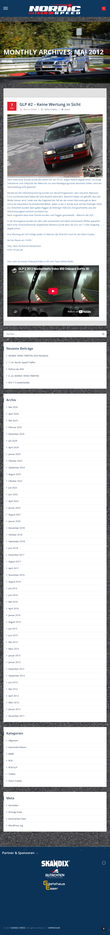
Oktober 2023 (15, 460)
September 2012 (16, 675)
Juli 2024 (12, 440)
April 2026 (13, 413)
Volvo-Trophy (51, 109)
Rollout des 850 (16, 369)
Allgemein (13, 740)
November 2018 (16, 527)
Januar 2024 (14, 454)
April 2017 (13, 568)
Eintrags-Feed (15, 812)
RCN (10, 760)
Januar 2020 (14, 521)
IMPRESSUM (54, 927)
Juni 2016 (13, 595)
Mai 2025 (13, 420)
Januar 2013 (14, 662)
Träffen (11, 774)
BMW (11, 753)
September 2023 (16, 467)
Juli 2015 (12, 628)
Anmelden (13, 805)
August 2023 (14, 474)
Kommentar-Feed (17, 818)
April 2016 (13, 608)
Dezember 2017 (16, 554)
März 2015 (13, 648)
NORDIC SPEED (18, 927)
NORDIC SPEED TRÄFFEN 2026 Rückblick (28, 355)
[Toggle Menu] (5, 8)
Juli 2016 (12, 588)
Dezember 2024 (16, 434)
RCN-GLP (12, 767)
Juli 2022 (12, 487)
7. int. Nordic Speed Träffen (21, 362)
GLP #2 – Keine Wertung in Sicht (50, 104)
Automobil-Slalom (17, 747)
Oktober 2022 (15, 480)
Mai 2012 (13, 689)
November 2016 (16, 574)
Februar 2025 (15, 427)
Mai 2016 (13, 601)
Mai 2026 (13, 407)
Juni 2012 (13, 682)
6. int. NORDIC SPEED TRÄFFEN (23, 375)
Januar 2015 (14, 655)
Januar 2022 (14, 507)
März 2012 (13, 702)
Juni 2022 (13, 494)
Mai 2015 (13, 642)
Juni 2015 (13, 635)
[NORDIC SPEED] (55, 8)
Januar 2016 (14, 615)
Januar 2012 (14, 709)
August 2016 (14, 581)
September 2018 (16, 541)
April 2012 (13, 695)
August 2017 (14, 561)
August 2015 (14, 621)
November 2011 (16, 715)
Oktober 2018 (15, 534)
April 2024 (13, 447)
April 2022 (13, 501)
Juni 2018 (13, 548)
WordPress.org (15, 825)
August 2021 (14, 514)
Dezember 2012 (16, 668)
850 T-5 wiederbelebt (19, 382)
